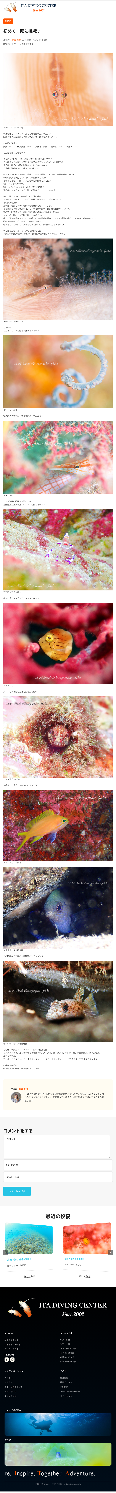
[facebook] (7, 1359)
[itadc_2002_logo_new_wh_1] (57, 1296)
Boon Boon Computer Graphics (72, 1484)
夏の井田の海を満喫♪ (75, 1259)
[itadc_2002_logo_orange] (30, 1)
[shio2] (87, 1225)
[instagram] (12, 1359)
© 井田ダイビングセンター (43, 1484)
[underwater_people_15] (58, 1414)
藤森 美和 (16, 40)
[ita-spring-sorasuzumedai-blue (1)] (58, 1444)
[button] (5, 1252)
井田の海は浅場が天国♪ (19, 1259)
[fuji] (29, 1225)
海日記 (8, 21)
